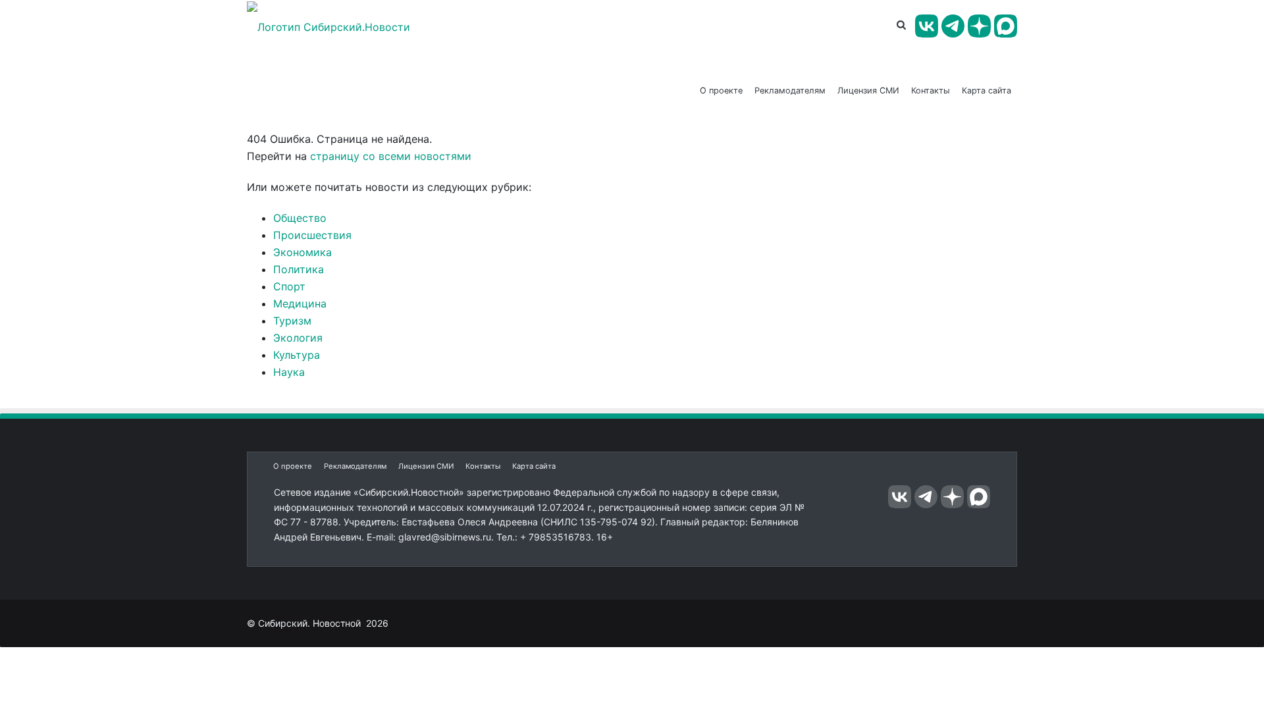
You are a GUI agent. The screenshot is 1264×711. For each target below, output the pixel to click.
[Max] (1005, 26)
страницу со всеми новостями (390, 156)
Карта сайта (986, 90)
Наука (289, 372)
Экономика (302, 252)
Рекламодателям (790, 90)
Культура (296, 354)
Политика (298, 269)
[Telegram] (952, 26)
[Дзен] (979, 26)
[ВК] (926, 26)
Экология (298, 337)
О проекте (721, 90)
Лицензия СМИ (868, 90)
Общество (300, 217)
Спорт (289, 286)
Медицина (300, 303)
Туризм (292, 320)
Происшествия (312, 235)
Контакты (930, 90)
